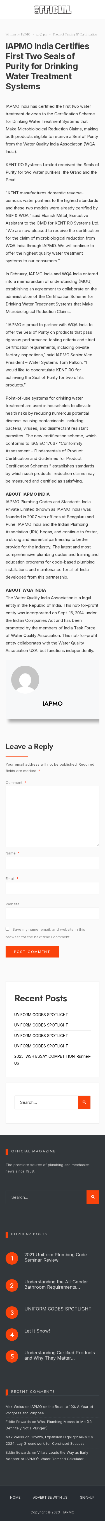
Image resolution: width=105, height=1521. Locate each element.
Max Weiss (15, 1407)
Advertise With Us (50, 1497)
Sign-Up (87, 1497)
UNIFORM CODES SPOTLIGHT (41, 1015)
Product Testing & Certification (75, 34)
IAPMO (26, 34)
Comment (16, 782)
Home (15, 1497)
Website (13, 904)
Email (12, 878)
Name (13, 853)
